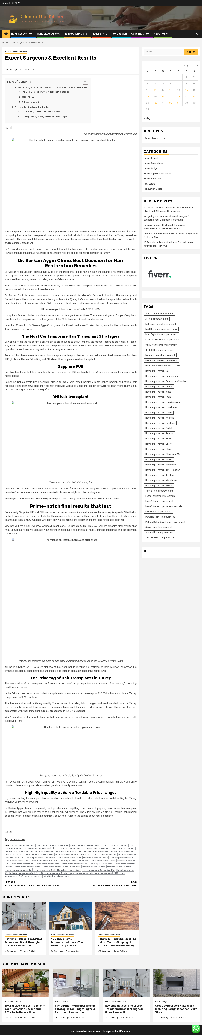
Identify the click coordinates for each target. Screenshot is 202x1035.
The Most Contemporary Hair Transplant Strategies (45, 92)
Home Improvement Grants (158, 386)
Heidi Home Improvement (158, 365)
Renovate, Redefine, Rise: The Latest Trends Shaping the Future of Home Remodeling (117, 942)
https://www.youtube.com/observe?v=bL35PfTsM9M (70, 309)
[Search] (197, 34)
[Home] (6, 34)
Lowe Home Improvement (158, 511)
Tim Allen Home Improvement (160, 537)
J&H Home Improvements (76, 873)
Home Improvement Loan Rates (161, 407)
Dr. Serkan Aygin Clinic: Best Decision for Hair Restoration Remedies (50, 87)
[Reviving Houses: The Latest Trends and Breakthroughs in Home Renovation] (24, 916)
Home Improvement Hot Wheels (73, 860)
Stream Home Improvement (159, 532)
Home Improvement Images (74, 864)
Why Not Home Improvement (57, 876)
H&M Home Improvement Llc (69, 851)
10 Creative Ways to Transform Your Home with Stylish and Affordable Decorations (25, 1009)
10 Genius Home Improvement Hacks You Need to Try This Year (67, 942)
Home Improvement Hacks (95, 857)
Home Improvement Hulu (22, 864)
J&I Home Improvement (101, 873)
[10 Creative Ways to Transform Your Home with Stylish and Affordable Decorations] (25, 983)
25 (155, 103)
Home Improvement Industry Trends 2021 (61, 867)
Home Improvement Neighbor (160, 423)
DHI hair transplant (30, 102)
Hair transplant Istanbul (17, 231)
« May (147, 118)
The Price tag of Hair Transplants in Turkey (41, 111)
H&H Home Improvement (17, 851)
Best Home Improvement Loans (161, 329)
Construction (140, 34)
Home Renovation (21, 34)
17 (147, 96)
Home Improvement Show (158, 438)
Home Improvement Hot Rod (44, 860)
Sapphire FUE (27, 97)
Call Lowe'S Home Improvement (161, 344)
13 (170, 90)
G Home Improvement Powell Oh (39, 848)
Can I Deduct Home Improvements (52, 845)
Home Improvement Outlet (158, 428)
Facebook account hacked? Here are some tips (32, 883)
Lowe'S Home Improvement (159, 501)
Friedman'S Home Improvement (161, 360)
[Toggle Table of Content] (83, 82)
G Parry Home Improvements (97, 848)
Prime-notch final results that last (32, 107)
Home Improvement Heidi (121, 857)
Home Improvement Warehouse (161, 480)
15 (186, 90)
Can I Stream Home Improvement (85, 845)
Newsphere (108, 1031)
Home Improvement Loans (158, 412)
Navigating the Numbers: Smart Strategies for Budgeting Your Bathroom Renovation (76, 1009)
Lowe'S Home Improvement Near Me (163, 506)
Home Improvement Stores (158, 459)
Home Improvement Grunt (69, 857)
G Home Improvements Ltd (69, 848)
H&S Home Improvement (122, 851)
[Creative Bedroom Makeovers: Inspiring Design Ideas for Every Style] (176, 983)
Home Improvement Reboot (159, 433)
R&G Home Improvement (30, 876)
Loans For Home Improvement (160, 496)
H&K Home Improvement (42, 851)
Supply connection (15, 839)
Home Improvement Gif (42, 854)
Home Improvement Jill (44, 870)
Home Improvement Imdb (100, 864)
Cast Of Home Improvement (159, 350)
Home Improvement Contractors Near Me (166, 381)
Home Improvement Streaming (160, 464)
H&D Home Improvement (123, 848)
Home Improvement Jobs (68, 870)
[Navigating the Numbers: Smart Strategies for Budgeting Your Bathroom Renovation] (76, 983)
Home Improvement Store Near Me (162, 454)
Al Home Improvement (156, 318)
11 (155, 90)
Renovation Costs (75, 34)
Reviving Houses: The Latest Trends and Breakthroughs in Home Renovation (23, 942)
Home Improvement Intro (93, 867)
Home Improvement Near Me (159, 417)
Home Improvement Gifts (66, 854)
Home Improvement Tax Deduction (162, 469)
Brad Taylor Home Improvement (161, 334)
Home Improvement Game (18, 854)
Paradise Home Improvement (160, 516)
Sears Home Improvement (158, 527)
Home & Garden (152, 158)
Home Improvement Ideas (47, 864)
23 (194, 96)
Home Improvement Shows (159, 443)
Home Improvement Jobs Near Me (98, 870)
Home (179, 365)
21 (178, 96)
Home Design (119, 34)
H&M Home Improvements (96, 851)
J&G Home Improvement (50, 873)
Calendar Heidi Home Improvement (162, 339)
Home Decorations (48, 34)
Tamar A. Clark (27, 70)
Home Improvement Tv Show (160, 475)
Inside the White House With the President (112, 883)
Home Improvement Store (158, 449)
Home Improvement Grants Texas (40, 857)
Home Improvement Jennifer (19, 870)
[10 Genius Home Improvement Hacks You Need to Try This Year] (70, 916)
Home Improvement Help (17, 860)
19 (163, 96)
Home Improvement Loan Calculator (163, 402)
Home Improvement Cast (157, 370)
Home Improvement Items (119, 867)
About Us (159, 34)
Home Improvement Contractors (161, 376)
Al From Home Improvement (159, 313)
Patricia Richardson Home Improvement (165, 522)
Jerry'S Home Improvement (159, 490)
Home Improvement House (103, 860)
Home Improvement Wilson (158, 485)
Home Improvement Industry (27, 867)
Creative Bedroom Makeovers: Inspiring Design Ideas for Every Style (176, 1009)
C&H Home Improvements (23, 845)
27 (170, 103)
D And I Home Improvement (115, 845)
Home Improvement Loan (158, 397)
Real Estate (99, 34)
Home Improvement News (16, 52)
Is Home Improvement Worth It (23, 873)
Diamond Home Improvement (160, 355)
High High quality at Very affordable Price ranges (44, 116)
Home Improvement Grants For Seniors (98, 854)
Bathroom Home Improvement (160, 324)
